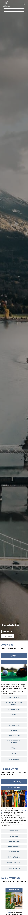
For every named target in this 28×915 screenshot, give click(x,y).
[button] (24, 4)
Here (21, 824)
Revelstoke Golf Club (7, 683)
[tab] (14, 655)
